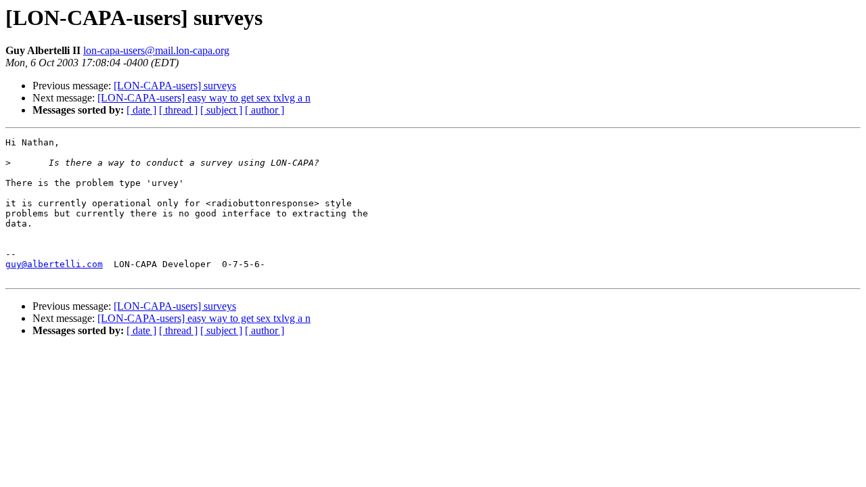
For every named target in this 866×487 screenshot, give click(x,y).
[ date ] (141, 110)
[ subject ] (221, 110)
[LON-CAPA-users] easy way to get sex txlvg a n (204, 97)
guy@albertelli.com (54, 264)
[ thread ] (178, 110)
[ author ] (264, 110)
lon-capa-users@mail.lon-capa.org (156, 50)
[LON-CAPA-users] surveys (175, 85)
